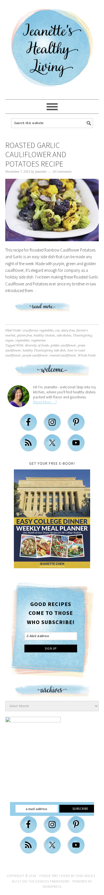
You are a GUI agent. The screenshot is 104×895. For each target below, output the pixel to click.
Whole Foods (87, 355)
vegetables (22, 340)
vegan (9, 340)
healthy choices (44, 335)
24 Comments (62, 172)
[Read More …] (45, 401)
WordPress (52, 886)
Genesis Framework (52, 881)
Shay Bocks (85, 876)
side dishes (64, 335)
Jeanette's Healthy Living (52, 50)
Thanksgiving (82, 335)
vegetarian (38, 340)
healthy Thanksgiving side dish (44, 350)
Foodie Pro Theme (54, 876)
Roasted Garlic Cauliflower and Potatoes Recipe (35, 154)
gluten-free (24, 335)
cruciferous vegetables (38, 330)
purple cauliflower (35, 355)
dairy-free (68, 330)
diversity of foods (37, 345)
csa (57, 330)
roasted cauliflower (62, 355)
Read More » (52, 309)
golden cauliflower (63, 345)
